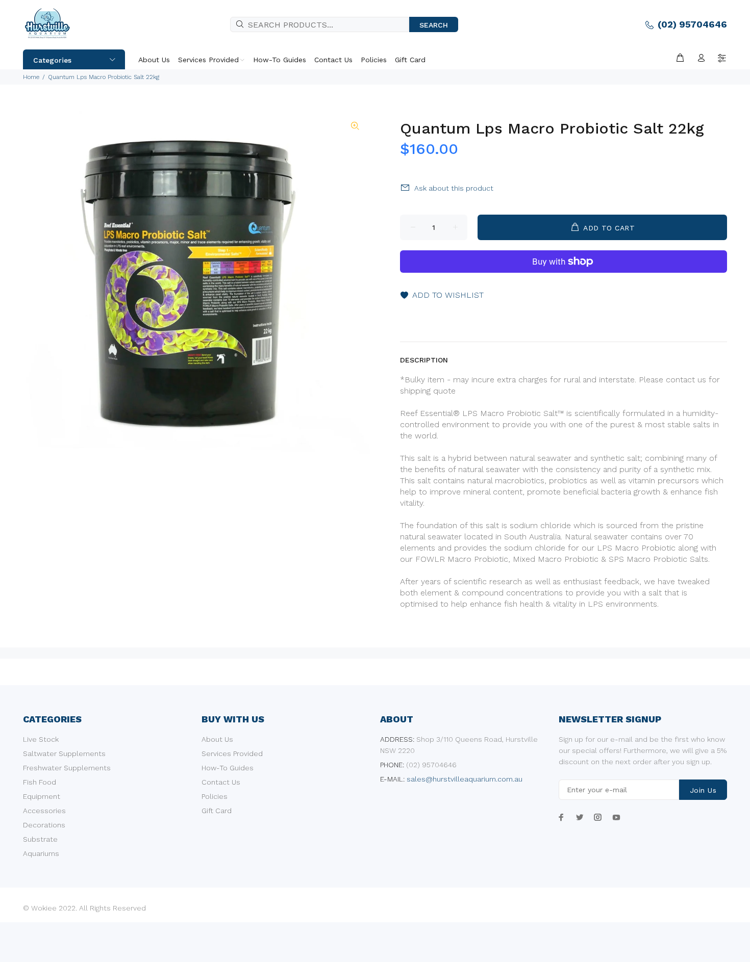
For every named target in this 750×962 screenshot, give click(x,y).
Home (31, 77)
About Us (217, 739)
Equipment (41, 796)
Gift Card (217, 811)
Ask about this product (453, 188)
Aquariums (41, 853)
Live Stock (41, 739)
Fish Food (39, 782)
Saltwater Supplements (64, 753)
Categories (52, 60)
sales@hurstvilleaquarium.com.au (464, 779)
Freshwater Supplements (67, 768)
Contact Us (221, 782)
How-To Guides (228, 768)
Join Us (703, 790)
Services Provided (232, 753)
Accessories (44, 811)
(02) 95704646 (692, 24)
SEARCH (433, 25)
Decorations (44, 825)
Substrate (40, 839)
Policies (215, 796)
